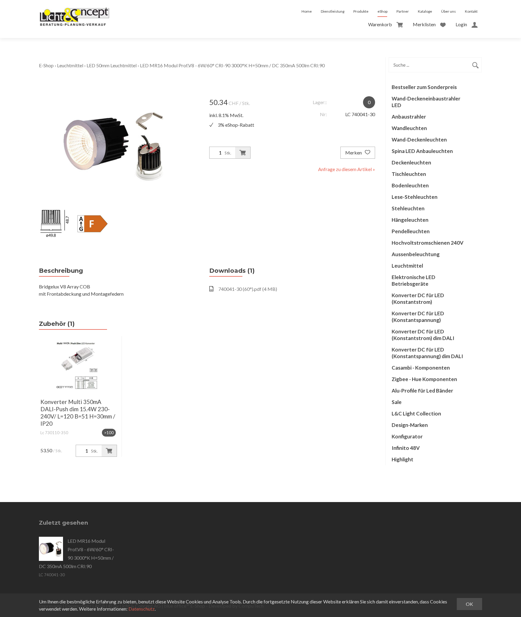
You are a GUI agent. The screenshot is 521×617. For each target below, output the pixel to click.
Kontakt (471, 11)
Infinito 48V (406, 448)
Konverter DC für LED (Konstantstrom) (418, 298)
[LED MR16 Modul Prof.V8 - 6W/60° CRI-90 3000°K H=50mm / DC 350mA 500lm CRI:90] (51, 549)
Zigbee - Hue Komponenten (424, 379)
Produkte (360, 11)
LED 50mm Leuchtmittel (112, 65)
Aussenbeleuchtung (416, 254)
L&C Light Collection (416, 413)
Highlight (402, 459)
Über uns (448, 11)
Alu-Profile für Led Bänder (422, 390)
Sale (397, 402)
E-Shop (46, 65)
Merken (354, 152)
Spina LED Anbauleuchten (422, 151)
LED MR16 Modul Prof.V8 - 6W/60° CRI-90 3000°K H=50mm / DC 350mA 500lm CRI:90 (232, 65)
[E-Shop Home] (74, 11)
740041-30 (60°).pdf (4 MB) (247, 289)
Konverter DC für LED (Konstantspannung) (418, 316)
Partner (402, 11)
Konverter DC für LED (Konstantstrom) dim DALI (423, 334)
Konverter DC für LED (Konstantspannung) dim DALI (427, 352)
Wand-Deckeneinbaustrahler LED (426, 101)
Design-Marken (410, 425)
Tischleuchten (409, 174)
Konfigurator (407, 436)
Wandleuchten (409, 128)
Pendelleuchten (411, 231)
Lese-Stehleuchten (414, 197)
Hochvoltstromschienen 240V (427, 243)
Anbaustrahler (409, 116)
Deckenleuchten (411, 162)
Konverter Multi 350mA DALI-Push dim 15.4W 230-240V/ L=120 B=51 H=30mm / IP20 (77, 412)
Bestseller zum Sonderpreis (424, 87)
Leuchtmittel (70, 65)
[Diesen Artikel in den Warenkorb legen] (242, 152)
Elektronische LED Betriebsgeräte (413, 280)
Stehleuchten (408, 208)
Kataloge (425, 11)
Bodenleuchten (410, 185)
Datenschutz (141, 609)
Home (307, 11)
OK (469, 604)
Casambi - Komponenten (421, 367)
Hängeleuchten (410, 220)
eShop (382, 11)
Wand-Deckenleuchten (419, 139)
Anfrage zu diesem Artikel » (346, 169)
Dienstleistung (332, 11)
